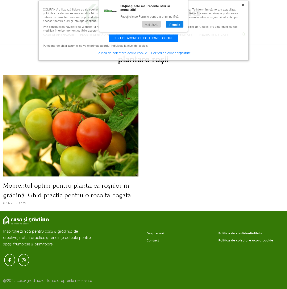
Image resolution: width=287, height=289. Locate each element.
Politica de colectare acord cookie (246, 240)
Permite (174, 24)
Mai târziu (151, 24)
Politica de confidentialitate (240, 233)
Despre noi (155, 233)
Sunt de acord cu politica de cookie (143, 38)
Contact (153, 240)
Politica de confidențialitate (171, 53)
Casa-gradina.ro (26, 220)
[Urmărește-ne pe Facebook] (9, 260)
